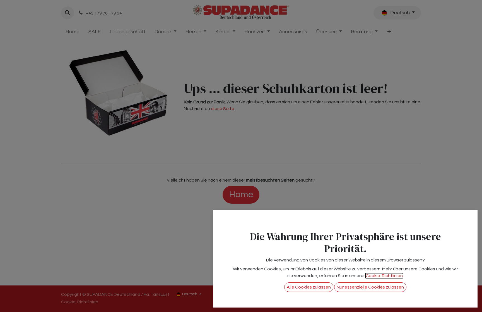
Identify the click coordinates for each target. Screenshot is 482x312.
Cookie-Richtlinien (384, 275)
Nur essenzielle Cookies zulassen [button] (370, 287)
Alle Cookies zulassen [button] (309, 287)
